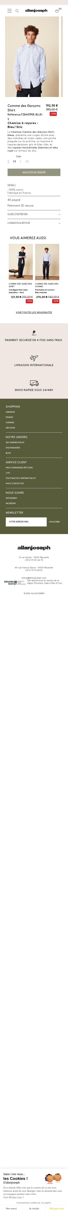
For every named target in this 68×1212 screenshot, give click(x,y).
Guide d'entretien (18, 214)
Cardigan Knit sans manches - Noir (18, 291)
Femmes (9, 417)
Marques (10, 412)
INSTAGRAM (11, 498)
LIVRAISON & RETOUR (19, 223)
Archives (10, 428)
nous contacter (15, 484)
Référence (14, 114)
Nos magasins (13, 448)
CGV (8, 473)
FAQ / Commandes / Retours (19, 468)
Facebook (11, 504)
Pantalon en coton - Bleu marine (45, 291)
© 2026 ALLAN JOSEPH (34, 594)
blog (8, 453)
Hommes (10, 423)
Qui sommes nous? (15, 443)
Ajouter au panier (33, 172)
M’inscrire (54, 522)
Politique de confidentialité (21, 478)
